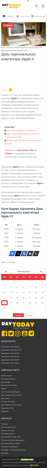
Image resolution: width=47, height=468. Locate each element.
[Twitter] (18, 253)
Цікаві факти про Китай (10, 356)
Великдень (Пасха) (8, 379)
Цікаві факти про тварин (10, 363)
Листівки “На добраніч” (9, 447)
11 (11, 293)
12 (17, 293)
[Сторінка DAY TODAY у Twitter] (11, 333)
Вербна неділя (6, 376)
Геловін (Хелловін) (8, 401)
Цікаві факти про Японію (10, 353)
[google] (23, 1)
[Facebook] (12, 253)
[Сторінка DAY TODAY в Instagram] (17, 333)
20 (23, 298)
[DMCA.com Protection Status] (27, 459)
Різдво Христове (7, 408)
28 (30, 303)
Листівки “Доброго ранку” (11, 443)
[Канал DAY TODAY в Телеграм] (31, 333)
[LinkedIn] (24, 253)
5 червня (11, 262)
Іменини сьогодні (7, 430)
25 (11, 303)
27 (23, 303)
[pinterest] (24, 1)
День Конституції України (10, 392)
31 (4, 308)
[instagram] (28, 1)
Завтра (29, 315)
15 (36, 293)
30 (43, 303)
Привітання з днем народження (13, 440)
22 (36, 298)
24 (4, 303)
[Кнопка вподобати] (10, 90)
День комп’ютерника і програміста (20, 130)
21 (30, 298)
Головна (4, 424)
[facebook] (21, 1)
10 (4, 293)
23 (42, 298)
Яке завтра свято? (8, 434)
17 (4, 298)
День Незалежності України (11, 395)
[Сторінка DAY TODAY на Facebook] (4, 333)
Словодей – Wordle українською (13, 450)
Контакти (4, 453)
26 (17, 303)
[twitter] (19, 1)
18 (11, 298)
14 (30, 293)
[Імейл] (30, 253)
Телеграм (9, 75)
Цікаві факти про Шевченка (11, 350)
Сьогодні (18, 315)
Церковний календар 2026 (11, 437)
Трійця (3, 389)
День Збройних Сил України (11, 405)
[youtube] (26, 1)
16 (42, 293)
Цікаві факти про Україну (10, 347)
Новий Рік (5, 411)
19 (17, 298)
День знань (5, 398)
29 (36, 303)
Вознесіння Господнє (9, 385)
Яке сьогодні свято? (8, 427)
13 (23, 293)
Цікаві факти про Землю (10, 360)
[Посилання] (36, 253)
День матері (5, 382)
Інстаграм (25, 75)
